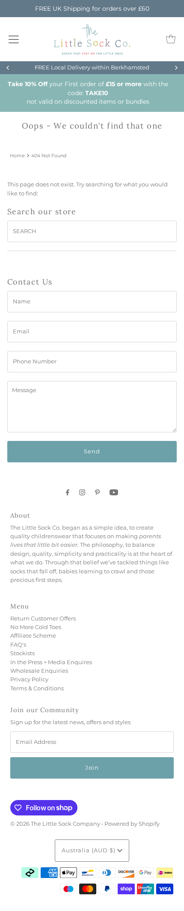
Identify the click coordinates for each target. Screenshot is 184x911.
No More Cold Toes (35, 627)
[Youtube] (114, 492)
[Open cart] (171, 39)
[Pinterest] (97, 492)
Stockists (22, 653)
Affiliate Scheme (33, 635)
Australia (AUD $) (89, 850)
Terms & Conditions (37, 688)
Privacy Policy (29, 679)
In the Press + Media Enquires (51, 662)
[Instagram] (82, 492)
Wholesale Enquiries (39, 671)
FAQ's (18, 644)
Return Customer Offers (43, 618)
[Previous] (8, 68)
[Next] (176, 68)
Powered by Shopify (132, 824)
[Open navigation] (13, 39)
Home (17, 156)
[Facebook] (67, 492)
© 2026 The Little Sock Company (55, 824)
